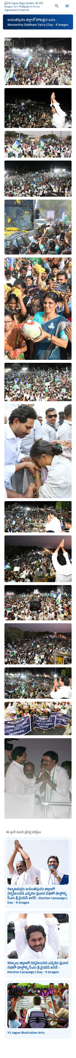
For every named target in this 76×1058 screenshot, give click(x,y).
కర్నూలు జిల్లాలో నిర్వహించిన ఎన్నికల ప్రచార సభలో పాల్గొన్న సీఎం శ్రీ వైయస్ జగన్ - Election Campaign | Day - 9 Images (37, 968)
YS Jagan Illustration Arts (26, 1033)
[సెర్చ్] (55, 5)
